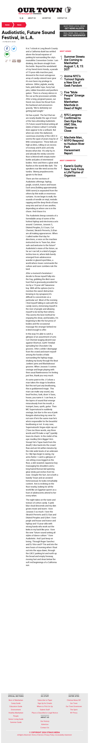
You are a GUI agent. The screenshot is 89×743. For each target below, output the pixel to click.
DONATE (81, 3)
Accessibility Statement (63, 735)
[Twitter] (14, 49)
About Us (32, 18)
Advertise (46, 18)
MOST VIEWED (65, 51)
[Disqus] (30, 599)
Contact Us (62, 18)
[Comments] (7, 54)
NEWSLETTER (68, 3)
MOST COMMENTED (68, 160)
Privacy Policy (49, 735)
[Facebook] (7, 49)
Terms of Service (37, 735)
